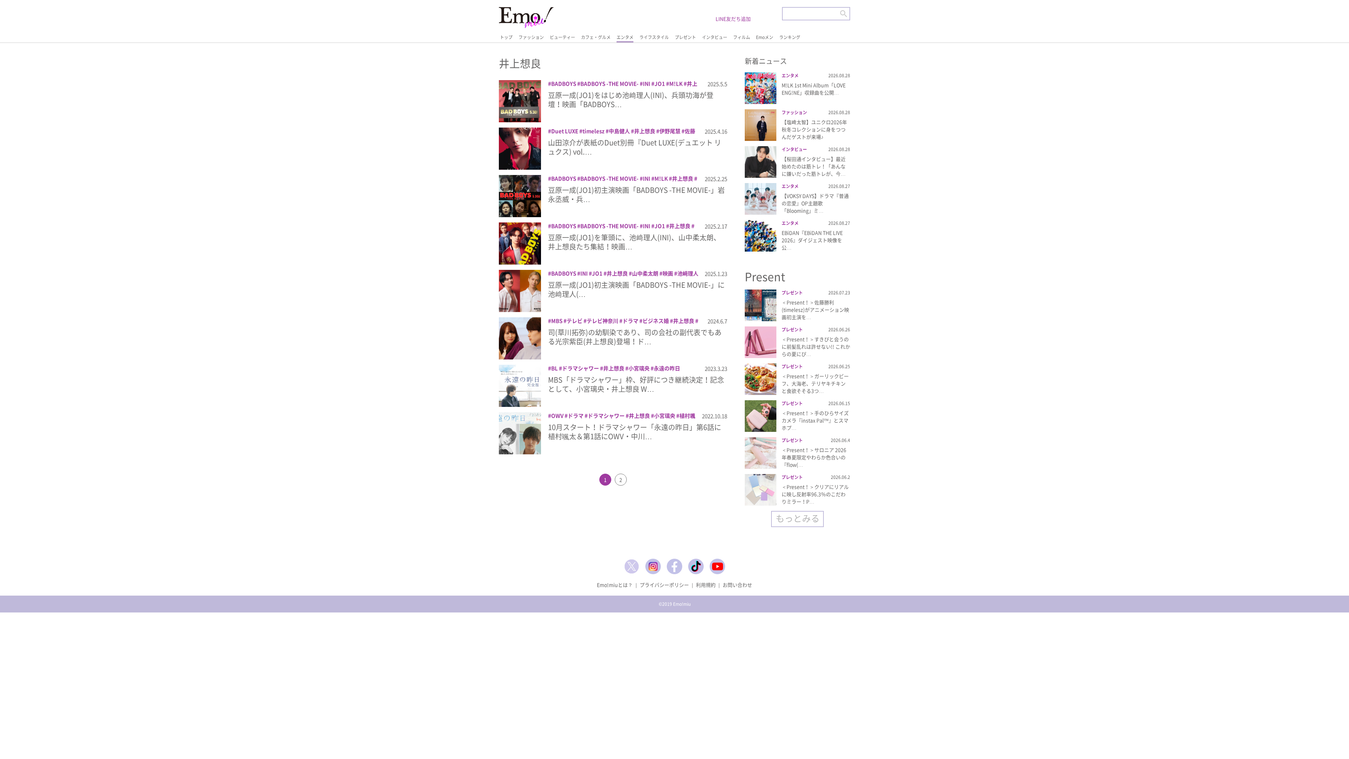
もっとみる (798, 518)
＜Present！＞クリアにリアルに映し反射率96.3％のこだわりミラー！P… (815, 494)
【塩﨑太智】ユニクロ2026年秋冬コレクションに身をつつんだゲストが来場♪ (814, 129)
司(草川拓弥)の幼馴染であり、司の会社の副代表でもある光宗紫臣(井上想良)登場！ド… (635, 336)
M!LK (676, 83)
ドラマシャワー (580, 368)
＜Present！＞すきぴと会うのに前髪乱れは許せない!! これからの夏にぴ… (816, 346)
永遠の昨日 (667, 368)
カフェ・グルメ (596, 37)
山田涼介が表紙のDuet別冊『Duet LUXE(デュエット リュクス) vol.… (634, 147)
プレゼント (685, 37)
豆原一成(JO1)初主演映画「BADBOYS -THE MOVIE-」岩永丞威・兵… (636, 194)
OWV (557, 416)
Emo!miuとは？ (615, 584)
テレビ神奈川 (602, 321)
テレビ (574, 321)
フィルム (741, 37)
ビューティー (562, 37)
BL (554, 368)
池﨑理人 (687, 273)
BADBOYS (563, 83)
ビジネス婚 (656, 321)
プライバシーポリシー (664, 584)
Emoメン (764, 37)
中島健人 (619, 131)
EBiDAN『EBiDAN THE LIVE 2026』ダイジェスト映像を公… (812, 240)
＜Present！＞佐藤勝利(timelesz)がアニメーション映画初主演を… (815, 309)
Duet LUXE (564, 131)
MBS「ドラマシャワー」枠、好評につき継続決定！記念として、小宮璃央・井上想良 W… (636, 384)
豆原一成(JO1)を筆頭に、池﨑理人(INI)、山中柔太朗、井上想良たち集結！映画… (634, 242)
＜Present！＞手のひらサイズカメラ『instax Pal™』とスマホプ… (815, 420)
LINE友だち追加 (733, 18)
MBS (556, 321)
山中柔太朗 (645, 273)
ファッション (531, 37)
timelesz (593, 131)
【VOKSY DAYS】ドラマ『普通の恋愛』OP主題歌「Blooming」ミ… (815, 203)
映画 (668, 273)
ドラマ (630, 321)
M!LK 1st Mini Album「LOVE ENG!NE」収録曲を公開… (814, 89)
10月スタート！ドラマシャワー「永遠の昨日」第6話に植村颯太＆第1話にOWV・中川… (634, 431)
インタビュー (714, 37)
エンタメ (625, 37)
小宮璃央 (639, 368)
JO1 (659, 83)
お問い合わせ (737, 584)
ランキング (789, 37)
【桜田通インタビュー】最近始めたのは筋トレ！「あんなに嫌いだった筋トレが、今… (814, 166)
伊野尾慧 (669, 131)
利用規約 (706, 584)
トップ (506, 37)
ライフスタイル (654, 37)
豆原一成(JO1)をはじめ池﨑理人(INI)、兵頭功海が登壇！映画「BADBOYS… (630, 99)
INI (646, 83)
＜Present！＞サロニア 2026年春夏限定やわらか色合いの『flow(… (814, 457)
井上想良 (644, 131)
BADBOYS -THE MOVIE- (609, 83)
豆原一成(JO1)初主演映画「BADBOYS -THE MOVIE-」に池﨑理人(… (636, 289)
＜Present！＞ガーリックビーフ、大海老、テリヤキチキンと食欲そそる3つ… (815, 383)
